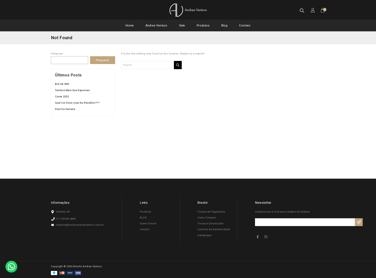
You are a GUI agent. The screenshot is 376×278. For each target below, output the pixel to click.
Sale (182, 25)
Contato (244, 25)
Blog (224, 25)
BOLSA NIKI (62, 83)
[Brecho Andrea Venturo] (188, 10)
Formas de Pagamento (211, 211)
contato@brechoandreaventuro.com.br (80, 224)
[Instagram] (266, 236)
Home (130, 25)
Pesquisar (57, 53)
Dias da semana (65, 109)
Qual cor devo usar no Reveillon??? (77, 102)
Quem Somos (148, 223)
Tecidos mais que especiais (72, 90)
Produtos (203, 25)
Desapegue (204, 235)
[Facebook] (258, 236)
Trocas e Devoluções (210, 223)
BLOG (143, 217)
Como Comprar (206, 217)
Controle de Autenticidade (213, 229)
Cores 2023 (62, 96)
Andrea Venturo (156, 25)
